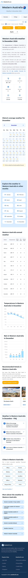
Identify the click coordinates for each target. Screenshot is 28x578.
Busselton (20, 472)
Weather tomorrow (8, 528)
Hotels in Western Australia (10, 382)
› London (4, 563)
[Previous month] (4, 125)
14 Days (15, 17)
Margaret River (8, 484)
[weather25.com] (6, 2)
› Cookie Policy (19, 566)
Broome (20, 467)
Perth (20, 484)
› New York (4, 560)
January (20, 27)
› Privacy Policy (19, 563)
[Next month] (23, 125)
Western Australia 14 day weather (12, 502)
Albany (7, 467)
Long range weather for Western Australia (12, 507)
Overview (6, 17)
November (8, 27)
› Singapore (4, 569)
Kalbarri (8, 480)
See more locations (7, 489)
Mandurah (20, 480)
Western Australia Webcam (10, 523)
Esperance (8, 476)
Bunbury (8, 472)
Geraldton (20, 476)
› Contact (18, 569)
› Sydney (4, 566)
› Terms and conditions (21, 560)
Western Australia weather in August (11, 512)
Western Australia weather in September (11, 517)
